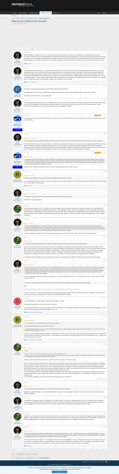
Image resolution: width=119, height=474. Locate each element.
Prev (14, 49)
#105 (105, 115)
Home (14, 13)
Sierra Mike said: (29, 320)
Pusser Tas (17, 95)
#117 (105, 382)
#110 (105, 205)
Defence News (23, 13)
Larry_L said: (28, 223)
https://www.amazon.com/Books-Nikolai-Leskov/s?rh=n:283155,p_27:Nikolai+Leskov (45, 353)
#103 (105, 86)
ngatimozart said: (29, 138)
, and (34, 312)
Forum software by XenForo (59, 464)
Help (99, 461)
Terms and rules (85, 461)
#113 (105, 260)
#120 (105, 427)
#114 (105, 298)
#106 (105, 134)
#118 (105, 397)
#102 (105, 68)
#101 (105, 52)
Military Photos (33, 13)
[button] (39, 12)
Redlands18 (17, 180)
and (31, 82)
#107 (105, 152)
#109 (105, 190)
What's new (56, 13)
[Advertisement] (59, 36)
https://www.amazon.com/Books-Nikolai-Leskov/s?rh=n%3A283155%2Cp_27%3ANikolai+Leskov (51, 289)
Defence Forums (46, 13)
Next (32, 49)
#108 (105, 171)
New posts (14, 15)
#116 (105, 344)
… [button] (19, 49)
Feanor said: (28, 157)
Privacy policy (93, 461)
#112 (105, 237)
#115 (105, 316)
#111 (105, 219)
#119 (105, 413)
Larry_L (17, 214)
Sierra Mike (17, 307)
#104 (105, 100)
